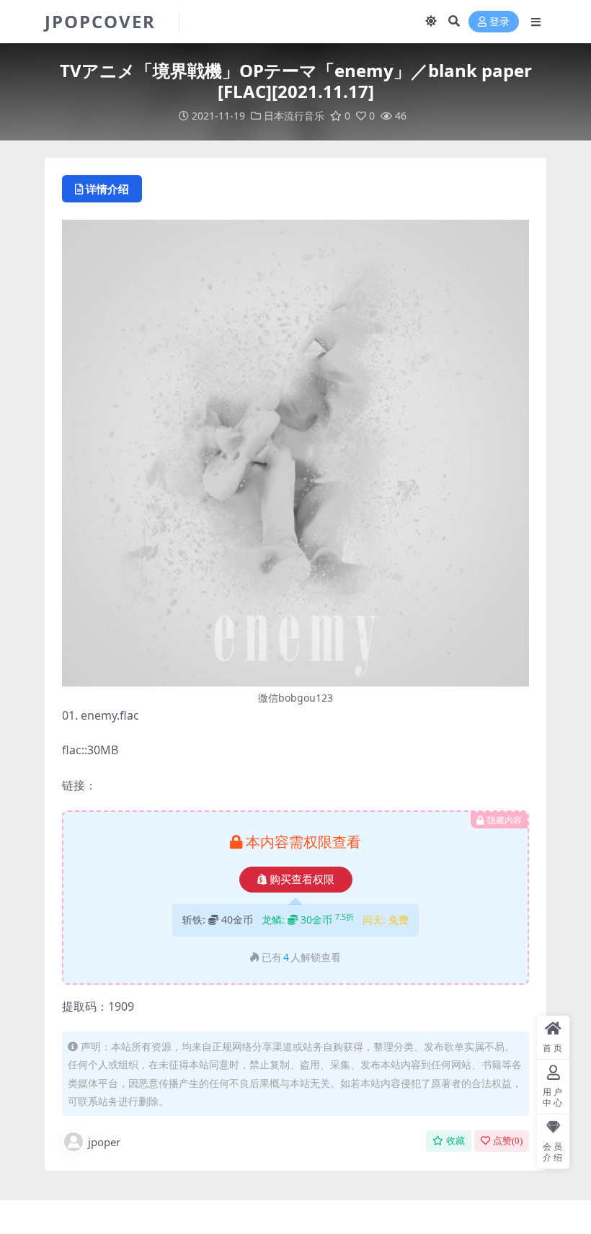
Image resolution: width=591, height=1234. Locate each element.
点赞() (508, 1140)
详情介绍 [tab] (107, 189)
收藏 (455, 1140)
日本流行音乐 (294, 115)
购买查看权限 (302, 879)
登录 (499, 22)
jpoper (104, 1142)
